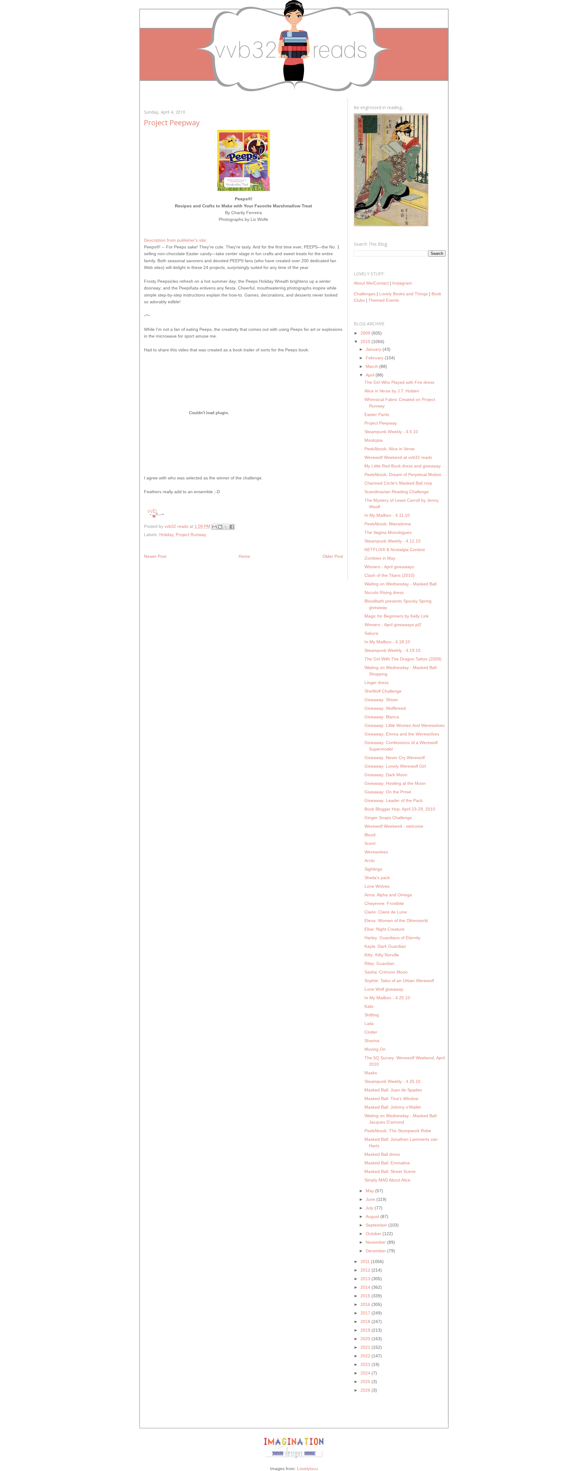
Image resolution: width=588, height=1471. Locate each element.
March (372, 366)
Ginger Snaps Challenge (388, 817)
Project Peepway (380, 423)
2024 (365, 1373)
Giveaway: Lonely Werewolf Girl (395, 766)
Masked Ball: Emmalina (387, 1162)
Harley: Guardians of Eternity (392, 937)
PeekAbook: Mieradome (387, 523)
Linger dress (376, 682)
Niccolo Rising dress (384, 592)
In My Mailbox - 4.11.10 (387, 515)
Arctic (369, 860)
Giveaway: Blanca (381, 716)
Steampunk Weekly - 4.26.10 (392, 1081)
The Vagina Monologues (388, 532)
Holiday (166, 534)
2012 (365, 1270)
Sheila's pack (377, 877)
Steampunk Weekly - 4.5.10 (391, 431)
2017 (365, 1312)
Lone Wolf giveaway (383, 989)
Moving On (375, 1049)
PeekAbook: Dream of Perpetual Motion (402, 474)
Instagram (402, 283)
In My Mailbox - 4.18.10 (387, 641)
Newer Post (155, 556)
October (374, 1233)
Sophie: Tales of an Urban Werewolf (399, 980)
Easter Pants (376, 414)
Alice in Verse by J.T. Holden (391, 390)
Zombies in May (379, 558)
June (371, 1199)
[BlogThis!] (220, 527)
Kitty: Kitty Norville (381, 954)
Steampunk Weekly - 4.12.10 (392, 541)
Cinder (370, 1032)
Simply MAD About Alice (387, 1180)
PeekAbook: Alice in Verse (389, 448)
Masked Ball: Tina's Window (391, 1098)
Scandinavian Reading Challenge (396, 491)
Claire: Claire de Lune (385, 911)
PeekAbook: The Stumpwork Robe (397, 1130)
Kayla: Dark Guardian (385, 946)
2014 (365, 1287)
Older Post (332, 556)
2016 (365, 1304)
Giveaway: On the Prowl (387, 791)
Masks (370, 1072)
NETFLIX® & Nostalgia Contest (394, 549)
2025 (365, 1381)
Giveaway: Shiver (381, 699)
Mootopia (373, 440)
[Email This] (214, 527)
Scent (369, 843)
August (373, 1216)
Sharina (371, 1040)
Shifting (371, 1014)
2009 (365, 333)
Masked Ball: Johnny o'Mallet (392, 1107)
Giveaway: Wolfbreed (385, 708)
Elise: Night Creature (384, 929)
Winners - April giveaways (389, 566)
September (377, 1225)
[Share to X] (226, 527)
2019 (365, 1330)
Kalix (369, 1006)
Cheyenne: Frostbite (384, 903)
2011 (365, 1261)
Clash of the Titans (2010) (389, 575)
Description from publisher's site (175, 240)
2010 (365, 341)
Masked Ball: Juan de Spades (393, 1089)
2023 (365, 1364)
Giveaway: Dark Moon (385, 774)
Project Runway (191, 534)
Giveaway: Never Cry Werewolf (394, 757)
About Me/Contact (371, 283)
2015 (365, 1295)
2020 (365, 1338)
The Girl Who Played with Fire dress (399, 382)
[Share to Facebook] (232, 527)
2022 (365, 1355)
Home (244, 556)
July (370, 1207)
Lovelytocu (307, 1468)
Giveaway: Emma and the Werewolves (401, 734)
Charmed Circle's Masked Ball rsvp (398, 483)
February (375, 357)
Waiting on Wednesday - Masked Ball (400, 583)
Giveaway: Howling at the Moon (395, 783)
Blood (369, 834)
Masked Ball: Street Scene (390, 1171)
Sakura (371, 633)
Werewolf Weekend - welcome (393, 826)
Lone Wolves (377, 886)
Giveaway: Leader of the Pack (393, 800)
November (376, 1242)
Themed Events (383, 300)
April (370, 374)
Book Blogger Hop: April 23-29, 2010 (399, 809)
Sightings (373, 869)
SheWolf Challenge (382, 691)
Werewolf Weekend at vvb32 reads (398, 457)
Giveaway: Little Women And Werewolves (404, 725)
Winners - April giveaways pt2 (392, 624)
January (374, 349)
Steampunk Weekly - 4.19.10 (392, 650)
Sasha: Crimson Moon (386, 972)
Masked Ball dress (382, 1154)
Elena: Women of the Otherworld (396, 920)
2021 (365, 1347)
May (370, 1190)
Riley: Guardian (379, 963)
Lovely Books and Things (403, 293)
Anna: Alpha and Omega (388, 894)
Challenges (364, 293)
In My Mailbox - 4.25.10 (387, 997)
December (376, 1250)
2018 (365, 1321)
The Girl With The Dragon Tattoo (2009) (403, 658)
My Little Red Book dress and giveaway (402, 465)
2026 (365, 1390)
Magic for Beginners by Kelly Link (396, 616)
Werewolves (376, 851)
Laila (369, 1023)
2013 (365, 1278)
